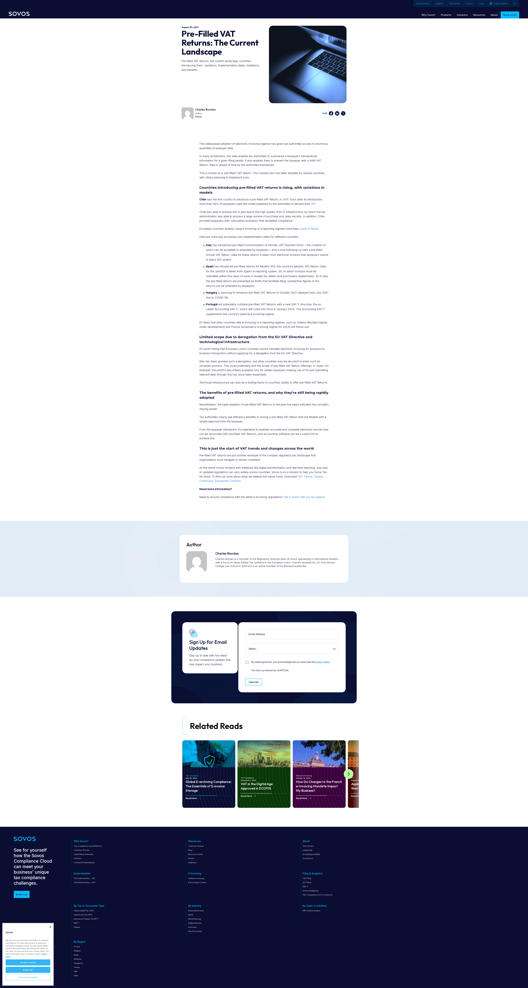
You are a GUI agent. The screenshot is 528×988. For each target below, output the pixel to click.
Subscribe (253, 682)
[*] (246, 631)
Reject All (28, 970)
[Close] (50, 927)
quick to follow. (309, 228)
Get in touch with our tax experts (304, 497)
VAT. (314, 203)
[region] (28, 954)
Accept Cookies (28, 962)
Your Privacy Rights (28, 977)
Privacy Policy (322, 662)
